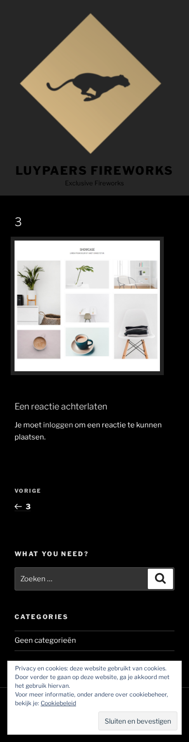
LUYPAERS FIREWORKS (94, 171)
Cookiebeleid (58, 703)
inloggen (58, 425)
